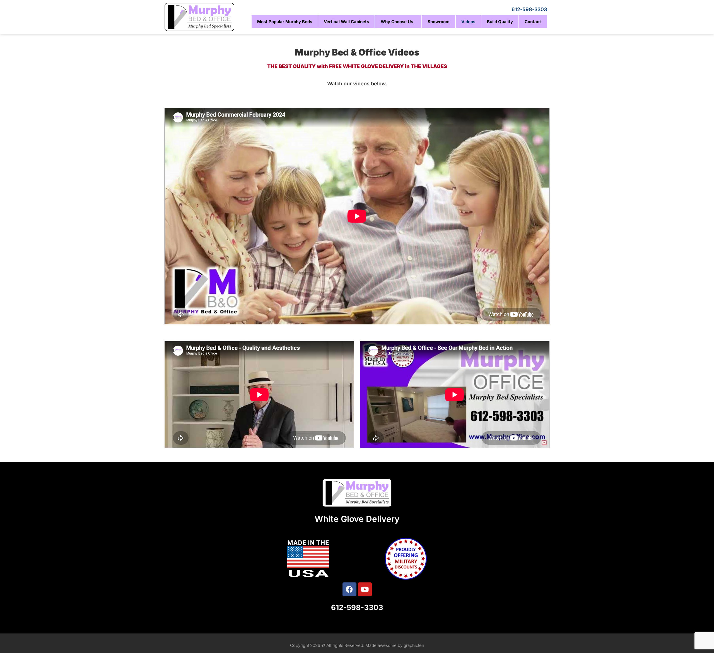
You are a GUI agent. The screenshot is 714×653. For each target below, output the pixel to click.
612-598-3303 (529, 9)
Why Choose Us (397, 21)
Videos (468, 21)
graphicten (414, 645)
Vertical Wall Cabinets (346, 21)
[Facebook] (349, 589)
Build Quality (500, 21)
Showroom (439, 21)
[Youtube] (365, 589)
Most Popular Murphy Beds (284, 21)
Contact (533, 21)
